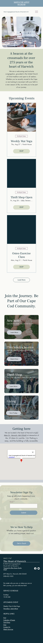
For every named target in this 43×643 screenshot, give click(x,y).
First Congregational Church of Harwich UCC (16, 12)
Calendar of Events (9, 620)
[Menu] (36, 11)
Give (4, 625)
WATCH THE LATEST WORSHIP (21, 3)
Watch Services (8, 629)
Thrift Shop (6, 622)
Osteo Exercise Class (21, 255)
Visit (4, 618)
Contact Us (6, 627)
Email (12, 502)
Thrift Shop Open (21, 197)
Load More (21, 280)
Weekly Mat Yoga (21, 141)
